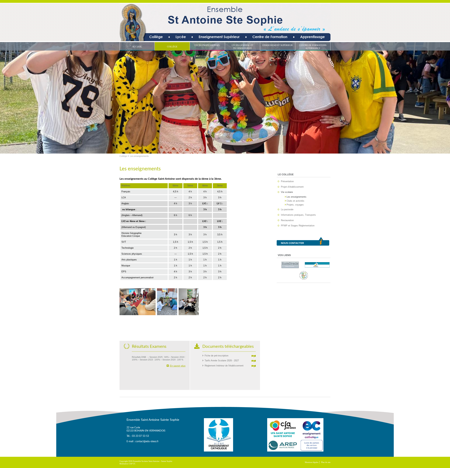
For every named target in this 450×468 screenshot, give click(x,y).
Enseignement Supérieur (277, 45)
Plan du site (325, 462)
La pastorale (287, 209)
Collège (172, 46)
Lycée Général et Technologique (242, 46)
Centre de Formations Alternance (312, 46)
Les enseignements (296, 196)
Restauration (287, 220)
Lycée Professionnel (207, 45)
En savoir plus (177, 365)
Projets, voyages (295, 204)
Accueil (137, 46)
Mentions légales (311, 462)
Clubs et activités (295, 201)
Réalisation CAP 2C (127, 464)
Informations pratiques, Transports (298, 215)
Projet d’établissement (292, 186)
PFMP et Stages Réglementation (297, 225)
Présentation (287, 181)
